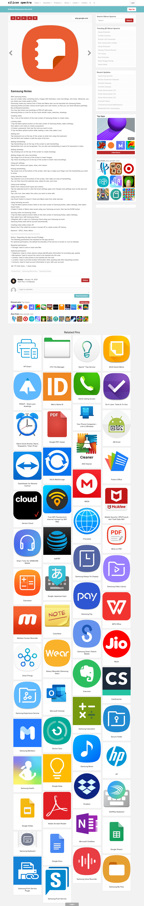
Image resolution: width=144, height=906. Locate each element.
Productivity (15, 271)
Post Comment (82, 296)
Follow (85, 280)
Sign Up (132, 9)
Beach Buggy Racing (105, 61)
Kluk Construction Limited (107, 43)
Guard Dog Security (105, 76)
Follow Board (84, 302)
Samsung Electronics (29, 271)
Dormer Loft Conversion (106, 39)
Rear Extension (103, 57)
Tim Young (102, 54)
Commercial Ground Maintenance (110, 105)
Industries (47, 3)
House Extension (104, 32)
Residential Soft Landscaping (108, 108)
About (66, 3)
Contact (84, 3)
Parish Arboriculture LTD (107, 90)
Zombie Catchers (104, 36)
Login (133, 3)
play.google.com (81, 18)
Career (75, 3)
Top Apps (25, 302)
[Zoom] (29, 18)
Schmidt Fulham (104, 101)
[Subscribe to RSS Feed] (90, 3)
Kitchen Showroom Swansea (108, 79)
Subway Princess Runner (107, 50)
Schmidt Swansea (104, 83)
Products (57, 3)
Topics (37, 3)
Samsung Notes (45, 271)
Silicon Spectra (20, 2)
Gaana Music (102, 64)
